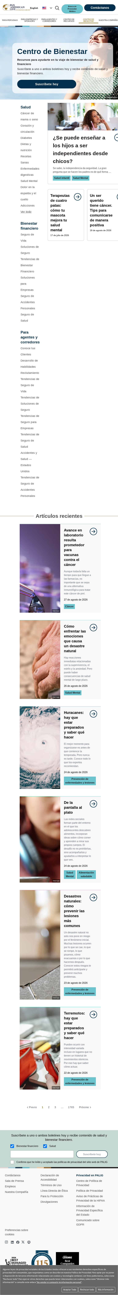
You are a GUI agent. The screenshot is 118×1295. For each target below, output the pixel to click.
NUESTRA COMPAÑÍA (108, 20)
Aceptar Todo (69, 1289)
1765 (71, 1107)
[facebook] (18, 1242)
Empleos (10, 1186)
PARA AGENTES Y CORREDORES (49, 20)
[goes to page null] (76, 197)
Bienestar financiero (27, 1146)
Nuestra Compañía (16, 1192)
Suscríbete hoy (46, 84)
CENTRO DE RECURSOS (68, 20)
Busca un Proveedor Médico (72, 8)
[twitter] (23, 1242)
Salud (52, 1146)
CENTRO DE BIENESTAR (88, 20)
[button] (47, 8)
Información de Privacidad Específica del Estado (89, 1210)
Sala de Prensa (14, 1180)
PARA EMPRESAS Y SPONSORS (29, 20)
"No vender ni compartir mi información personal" (59, 1282)
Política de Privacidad (89, 1190)
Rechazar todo (87, 1289)
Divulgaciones (49, 1201)
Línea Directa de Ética (54, 1190)
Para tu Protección (52, 1196)
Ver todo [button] (26, 211)
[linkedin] (12, 1242)
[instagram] (7, 1242)
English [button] (34, 8)
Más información (106, 1289)
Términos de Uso (51, 1185)
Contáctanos (100, 7)
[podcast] (29, 1242)
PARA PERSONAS (10, 20)
